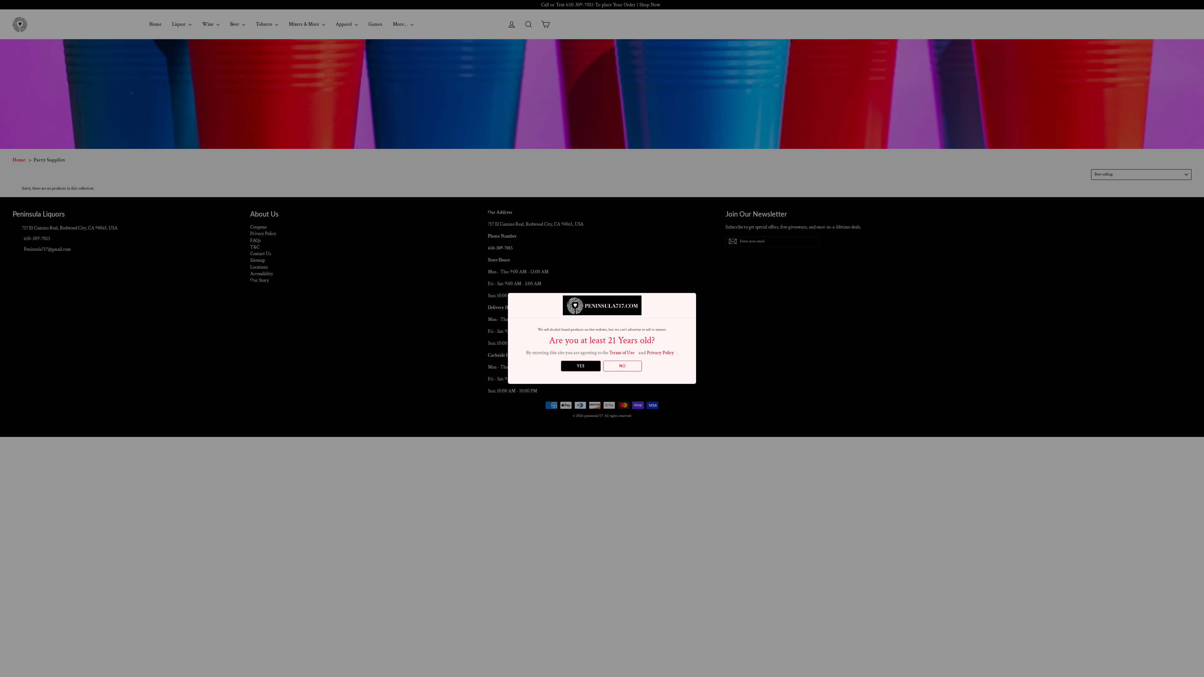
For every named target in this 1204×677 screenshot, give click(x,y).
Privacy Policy (660, 353)
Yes (581, 366)
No (622, 366)
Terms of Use (621, 353)
